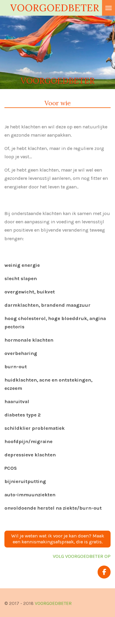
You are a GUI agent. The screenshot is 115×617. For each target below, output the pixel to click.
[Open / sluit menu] (108, 8)
